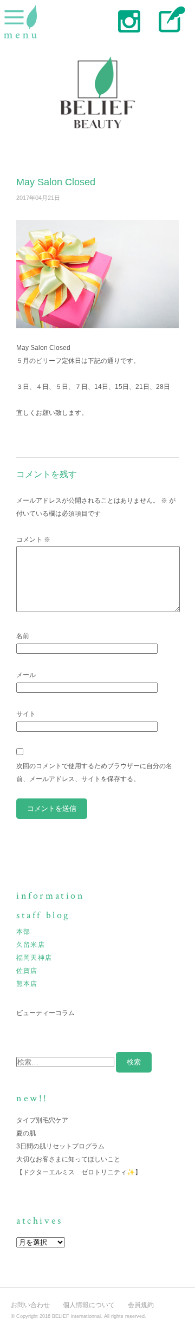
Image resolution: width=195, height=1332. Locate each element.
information (50, 895)
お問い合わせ (30, 1305)
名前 (22, 636)
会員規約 (141, 1305)
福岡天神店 (34, 957)
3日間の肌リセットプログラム (60, 1146)
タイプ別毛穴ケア (42, 1120)
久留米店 (30, 944)
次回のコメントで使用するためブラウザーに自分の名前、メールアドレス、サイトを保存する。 (94, 772)
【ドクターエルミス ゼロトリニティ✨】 (78, 1172)
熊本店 (27, 983)
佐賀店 (27, 970)
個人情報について (89, 1305)
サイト (26, 714)
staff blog (169, 20)
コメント (33, 539)
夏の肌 (26, 1133)
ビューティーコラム (45, 1013)
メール (26, 675)
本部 (23, 931)
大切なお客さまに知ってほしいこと (68, 1159)
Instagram (128, 20)
